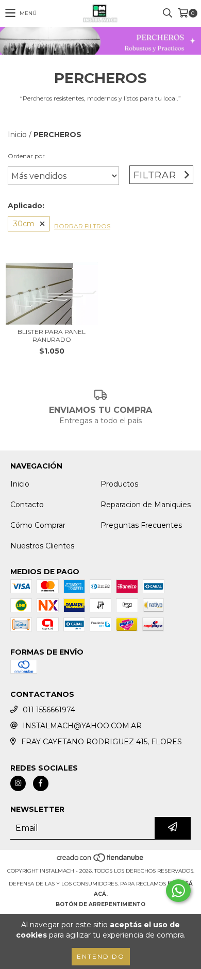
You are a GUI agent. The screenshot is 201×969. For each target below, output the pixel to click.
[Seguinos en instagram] (18, 783)
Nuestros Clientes (42, 545)
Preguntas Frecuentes (141, 525)
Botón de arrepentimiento (100, 904)
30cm (24, 223)
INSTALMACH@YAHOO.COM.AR (82, 725)
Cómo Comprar (37, 525)
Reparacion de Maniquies (145, 504)
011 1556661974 (49, 709)
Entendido (101, 956)
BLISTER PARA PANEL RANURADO (52, 335)
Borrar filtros (82, 226)
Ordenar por (26, 156)
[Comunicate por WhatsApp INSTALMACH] (178, 890)
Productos (119, 484)
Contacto (27, 504)
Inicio (17, 134)
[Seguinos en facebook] (40, 783)
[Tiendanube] (101, 860)
